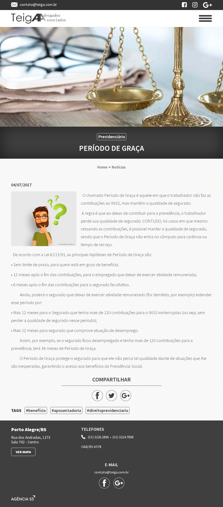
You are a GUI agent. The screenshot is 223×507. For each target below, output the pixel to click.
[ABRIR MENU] (205, 18)
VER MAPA (23, 452)
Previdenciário (111, 136)
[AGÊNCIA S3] (23, 497)
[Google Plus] (207, 5)
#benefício (36, 410)
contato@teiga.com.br (112, 472)
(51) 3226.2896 (98, 437)
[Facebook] (184, 4)
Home (102, 167)
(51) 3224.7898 (122, 437)
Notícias (119, 167)
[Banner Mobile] (111, 76)
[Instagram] (195, 4)
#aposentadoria (66, 410)
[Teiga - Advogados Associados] (38, 18)
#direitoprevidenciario (107, 410)
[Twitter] (111, 395)
